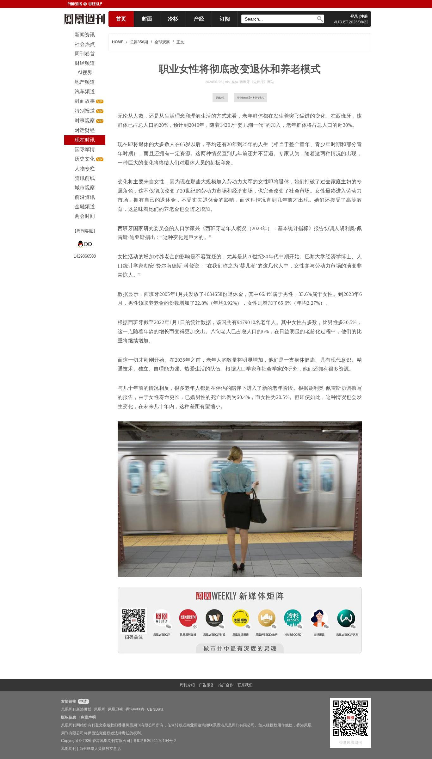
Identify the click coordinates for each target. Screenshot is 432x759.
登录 (354, 16)
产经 (199, 18)
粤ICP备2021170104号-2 (154, 740)
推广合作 (225, 685)
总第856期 (139, 42)
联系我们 (245, 685)
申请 (82, 701)
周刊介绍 (187, 685)
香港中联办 (135, 709)
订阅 (225, 18)
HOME (117, 42)
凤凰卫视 (115, 709)
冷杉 (173, 18)
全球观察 (162, 42)
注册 (364, 16)
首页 (121, 18)
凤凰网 (99, 709)
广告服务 (206, 685)
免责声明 (88, 717)
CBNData (155, 709)
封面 (147, 18)
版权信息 (68, 717)
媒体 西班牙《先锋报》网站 (252, 82)
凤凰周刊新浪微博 (76, 709)
